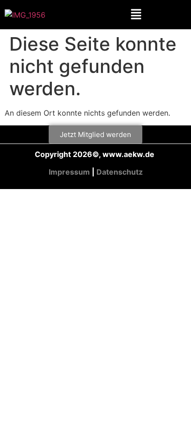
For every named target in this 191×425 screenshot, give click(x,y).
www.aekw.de (129, 154)
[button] (136, 15)
